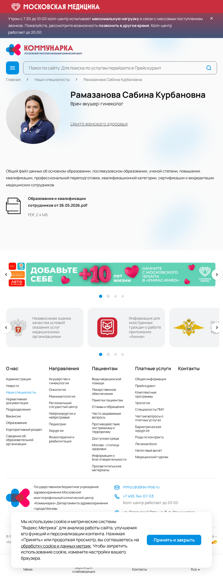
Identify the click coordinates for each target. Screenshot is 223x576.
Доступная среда (105, 438)
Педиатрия (57, 424)
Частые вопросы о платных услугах (149, 418)
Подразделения (18, 409)
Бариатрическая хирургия (148, 428)
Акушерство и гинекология (59, 381)
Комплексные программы (145, 394)
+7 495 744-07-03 (138, 496)
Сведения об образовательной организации (19, 440)
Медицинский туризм (151, 457)
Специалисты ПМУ (149, 409)
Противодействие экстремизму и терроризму (106, 428)
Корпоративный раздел (24, 429)
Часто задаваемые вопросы (106, 415)
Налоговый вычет (148, 450)
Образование (16, 422)
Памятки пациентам (107, 400)
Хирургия (56, 430)
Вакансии (13, 416)
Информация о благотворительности (109, 457)
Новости (12, 385)
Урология (142, 403)
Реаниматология (62, 396)
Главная (13, 79)
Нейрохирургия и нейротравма (62, 415)
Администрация (18, 379)
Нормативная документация (17, 401)
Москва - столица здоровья (105, 447)
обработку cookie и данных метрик (56, 546)
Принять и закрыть (174, 540)
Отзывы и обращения (108, 406)
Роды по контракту (149, 437)
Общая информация (150, 379)
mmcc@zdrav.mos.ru (141, 486)
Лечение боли (146, 444)
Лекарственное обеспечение (104, 391)
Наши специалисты (52, 79)
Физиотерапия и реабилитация (61, 439)
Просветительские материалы (106, 468)
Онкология (57, 389)
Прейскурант (145, 385)
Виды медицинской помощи (106, 381)
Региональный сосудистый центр (63, 405)
